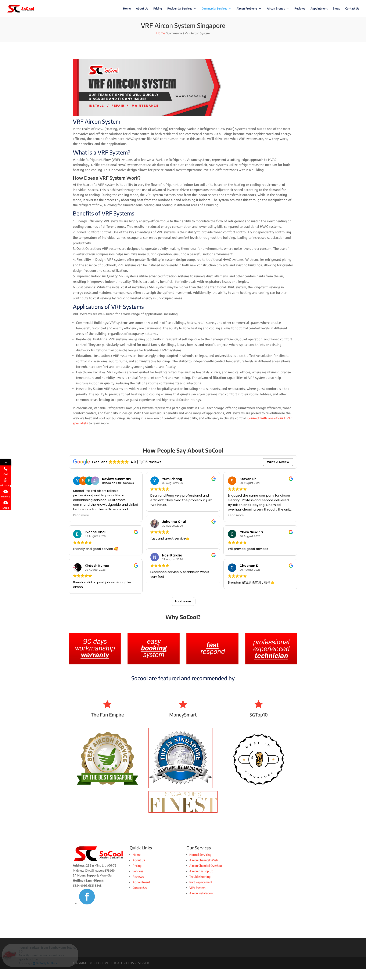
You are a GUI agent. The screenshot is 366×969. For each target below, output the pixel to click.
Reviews (299, 8)
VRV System (197, 887)
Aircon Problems (247, 8)
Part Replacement (200, 882)
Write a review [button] (278, 462)
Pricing (157, 8)
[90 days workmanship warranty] (95, 663)
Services (138, 871)
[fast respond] (212, 663)
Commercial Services (214, 8)
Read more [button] (81, 515)
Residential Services (179, 8)
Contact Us (352, 8)
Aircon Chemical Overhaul (205, 865)
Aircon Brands (276, 8)
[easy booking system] (154, 663)
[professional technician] (271, 663)
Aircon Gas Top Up (201, 871)
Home (127, 8)
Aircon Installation (201, 893)
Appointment (319, 8)
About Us (142, 8)
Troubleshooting (200, 876)
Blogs (336, 8)
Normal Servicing (200, 854)
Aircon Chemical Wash (203, 860)
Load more (183, 601)
